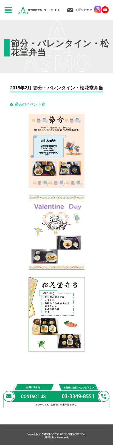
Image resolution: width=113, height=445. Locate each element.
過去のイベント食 (30, 104)
